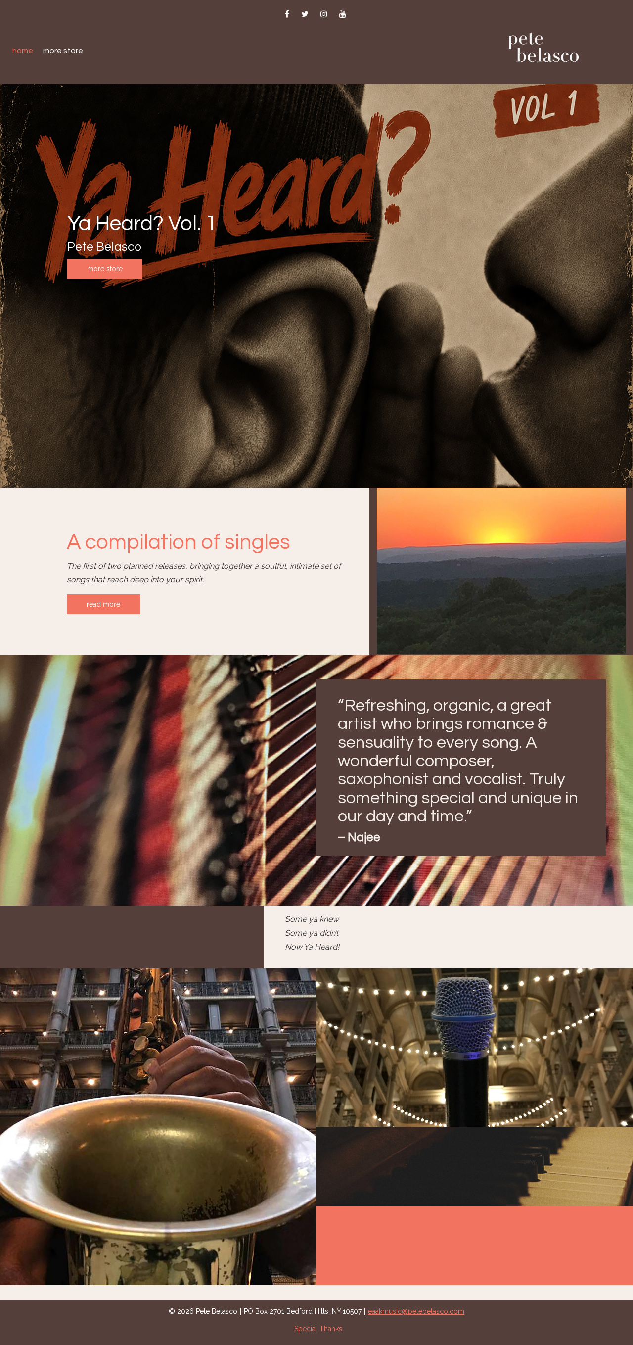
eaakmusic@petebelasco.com (416, 1311)
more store (105, 269)
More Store (63, 51)
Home (22, 51)
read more (103, 604)
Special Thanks (318, 1329)
